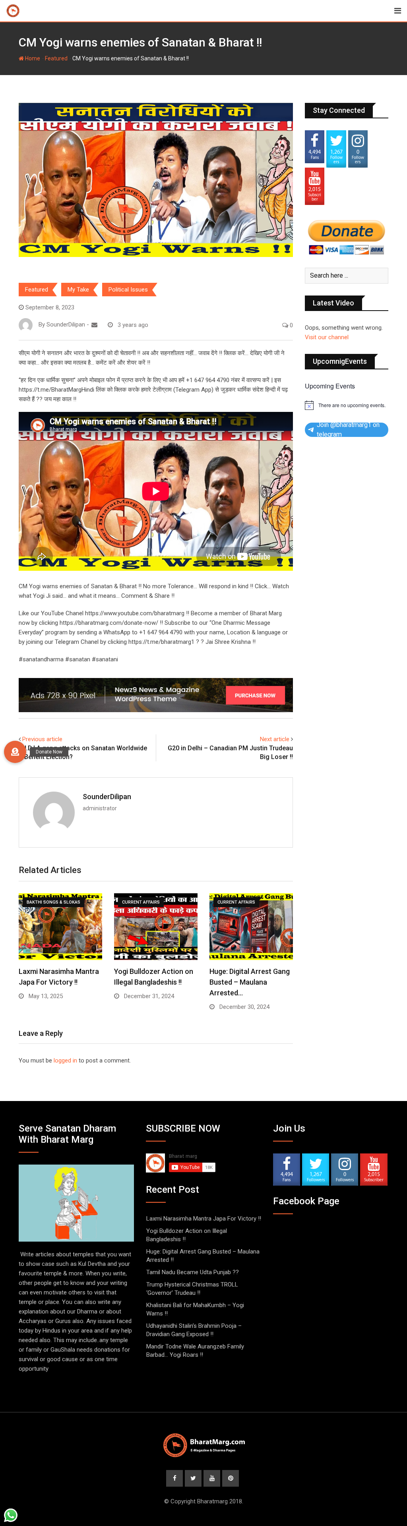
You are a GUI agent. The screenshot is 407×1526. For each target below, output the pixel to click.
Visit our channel (327, 337)
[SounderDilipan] (94, 324)
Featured (56, 58)
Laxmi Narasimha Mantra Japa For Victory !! (203, 1218)
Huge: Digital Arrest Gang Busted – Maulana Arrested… (249, 982)
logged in (65, 1060)
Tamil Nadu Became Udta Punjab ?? (192, 1272)
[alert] (346, 405)
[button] (15, 752)
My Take (78, 289)
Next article (274, 739)
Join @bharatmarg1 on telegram (348, 430)
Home (32, 58)
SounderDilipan (107, 796)
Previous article (42, 739)
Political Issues (128, 289)
